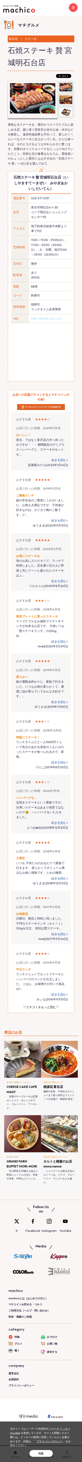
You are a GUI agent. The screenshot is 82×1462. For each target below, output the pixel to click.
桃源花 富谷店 (53, 1087)
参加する (52, 1351)
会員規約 (14, 1379)
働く (17, 1350)
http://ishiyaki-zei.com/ (46, 318)
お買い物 (52, 1343)
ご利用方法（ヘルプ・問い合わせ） (29, 1310)
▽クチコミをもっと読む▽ (41, 1007)
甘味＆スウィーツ (59, 1157)
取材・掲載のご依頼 (20, 1316)
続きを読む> (59, 460)
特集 (17, 1336)
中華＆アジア (57, 1082)
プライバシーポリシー (21, 1385)
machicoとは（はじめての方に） (28, 1298)
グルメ (18, 1343)
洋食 (16, 1157)
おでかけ (52, 1336)
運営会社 (14, 1373)
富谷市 (10, 1082)
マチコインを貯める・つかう (25, 1304)
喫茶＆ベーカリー (22, 1082)
